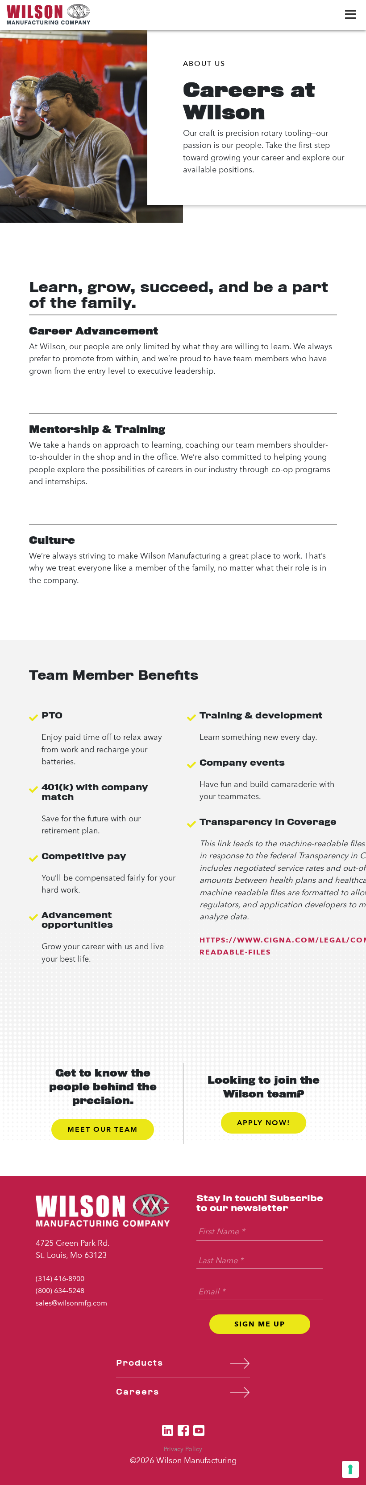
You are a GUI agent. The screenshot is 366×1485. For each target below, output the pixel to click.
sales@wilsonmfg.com (71, 1303)
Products (139, 1363)
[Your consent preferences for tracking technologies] (350, 1469)
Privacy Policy (183, 1449)
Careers (137, 1392)
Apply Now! (263, 1122)
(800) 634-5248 (60, 1290)
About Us (204, 63)
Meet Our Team (102, 1129)
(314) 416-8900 (60, 1278)
